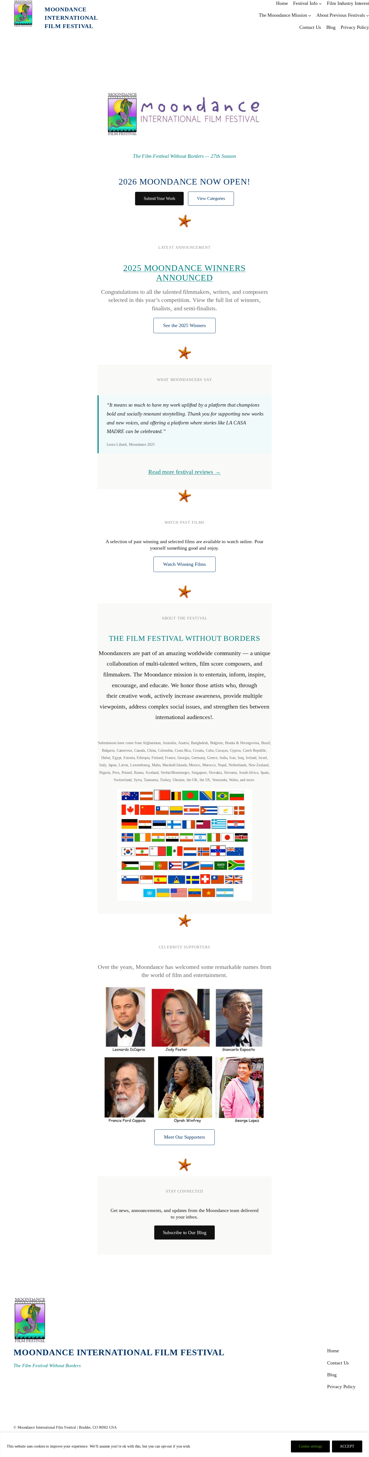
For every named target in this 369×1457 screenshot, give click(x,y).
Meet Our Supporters (184, 1137)
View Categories (211, 198)
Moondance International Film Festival (71, 17)
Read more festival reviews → (184, 471)
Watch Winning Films (184, 564)
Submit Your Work (159, 198)
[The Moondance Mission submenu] (309, 15)
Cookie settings (310, 1446)
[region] (184, 1444)
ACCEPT (347, 1446)
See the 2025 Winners (184, 325)
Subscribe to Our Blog (184, 1232)
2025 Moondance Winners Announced (184, 272)
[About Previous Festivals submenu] (367, 15)
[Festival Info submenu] (320, 3)
